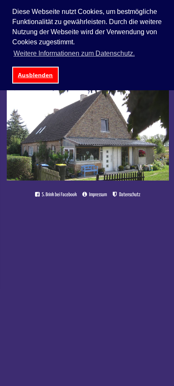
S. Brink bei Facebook (59, 194)
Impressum (97, 194)
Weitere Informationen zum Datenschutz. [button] (74, 53)
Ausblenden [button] (35, 75)
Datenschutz (129, 194)
